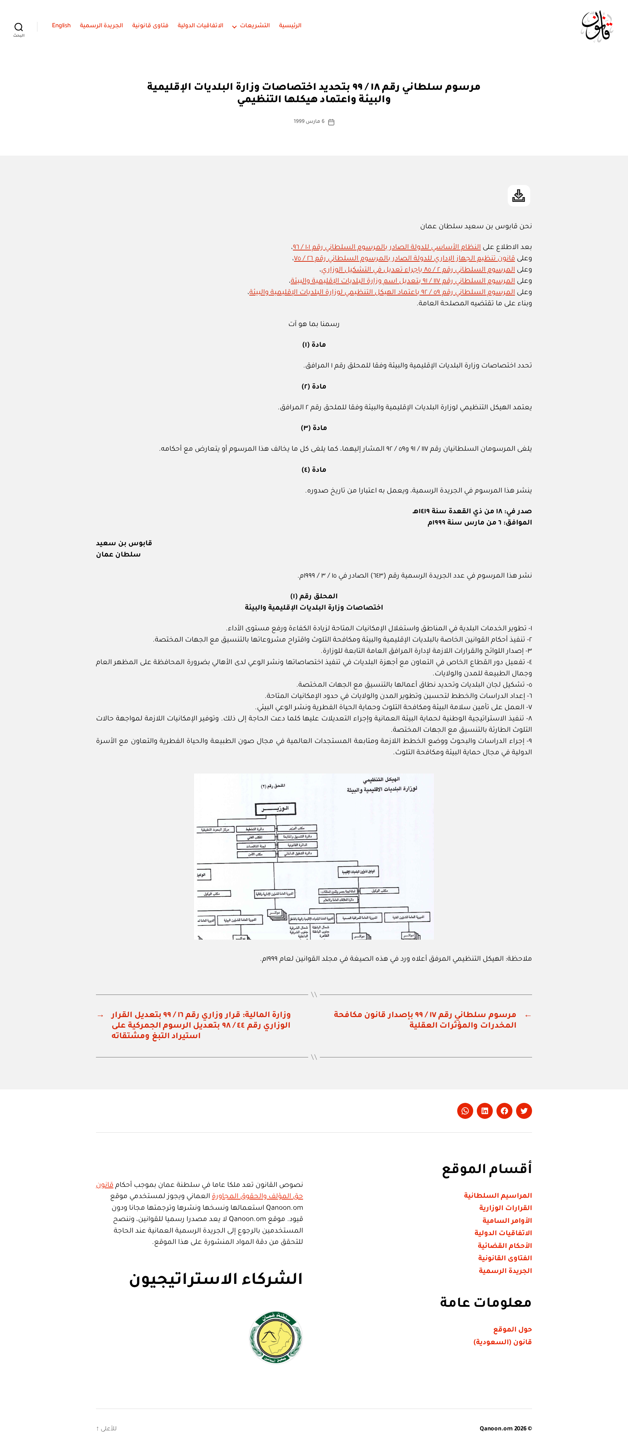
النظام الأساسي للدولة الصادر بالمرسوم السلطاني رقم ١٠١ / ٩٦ (387, 248)
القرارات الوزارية (505, 1209)
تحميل (519, 195)
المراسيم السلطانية (498, 1196)
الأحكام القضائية (505, 1246)
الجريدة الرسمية (102, 26)
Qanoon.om (496, 1429)
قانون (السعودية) (503, 1343)
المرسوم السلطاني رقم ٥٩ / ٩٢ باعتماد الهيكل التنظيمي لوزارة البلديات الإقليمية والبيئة (382, 293)
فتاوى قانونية (150, 26)
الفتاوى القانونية (505, 1259)
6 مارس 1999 (309, 122)
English (61, 26)
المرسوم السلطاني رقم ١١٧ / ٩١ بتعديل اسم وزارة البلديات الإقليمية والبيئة (403, 281)
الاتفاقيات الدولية (201, 26)
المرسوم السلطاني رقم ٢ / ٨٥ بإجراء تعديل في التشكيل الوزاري (418, 270)
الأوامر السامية (507, 1221)
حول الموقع (512, 1330)
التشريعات (255, 26)
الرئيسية (290, 26)
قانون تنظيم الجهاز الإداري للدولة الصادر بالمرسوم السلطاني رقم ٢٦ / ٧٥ (404, 259)
